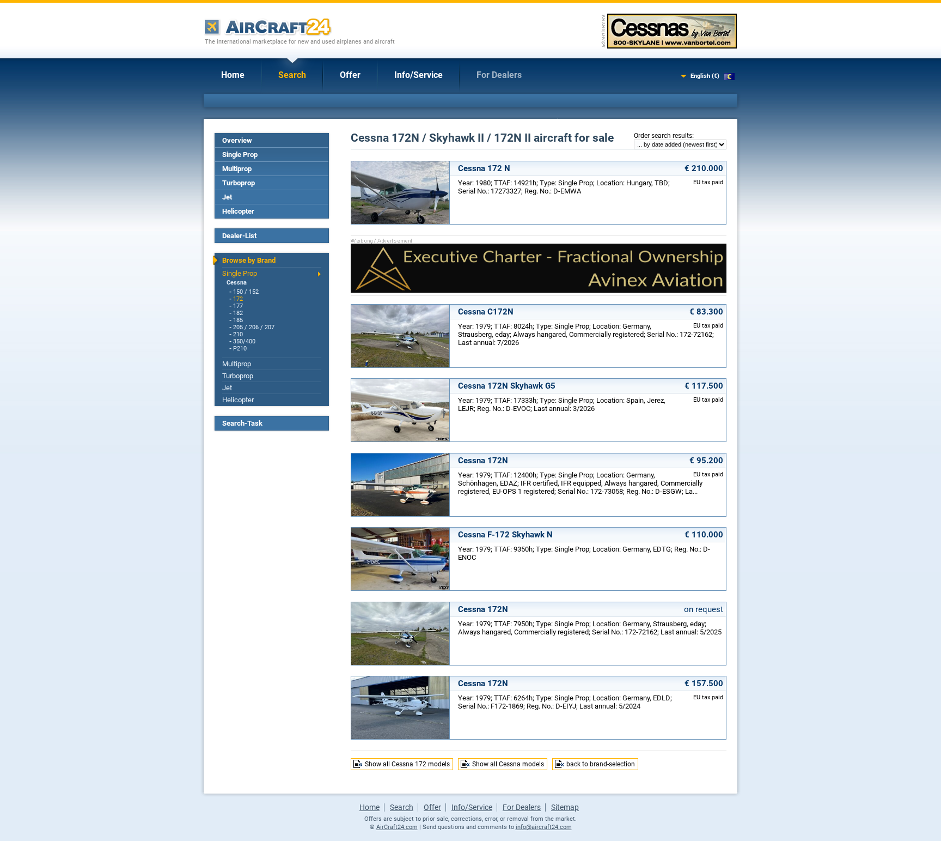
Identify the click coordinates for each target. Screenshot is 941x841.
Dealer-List (239, 236)
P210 (240, 348)
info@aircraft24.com (544, 827)
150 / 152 (246, 291)
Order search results (663, 136)
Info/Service (418, 75)
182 (238, 313)
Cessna (237, 282)
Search (292, 75)
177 (238, 306)
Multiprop (237, 169)
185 (238, 320)
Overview (237, 140)
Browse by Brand (249, 260)
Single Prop (240, 154)
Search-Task (242, 423)
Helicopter (238, 211)
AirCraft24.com (397, 827)
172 (238, 298)
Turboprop (238, 183)
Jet (227, 197)
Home (233, 75)
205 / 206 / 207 (253, 327)
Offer (350, 75)
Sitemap (565, 807)
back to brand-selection (600, 764)
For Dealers (499, 75)
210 (238, 334)
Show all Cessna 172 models (407, 764)
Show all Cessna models (508, 764)
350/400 (244, 341)
